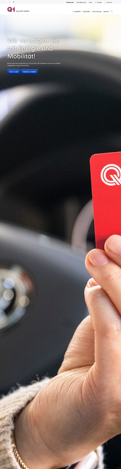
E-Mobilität (77, 11)
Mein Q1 (109, 2)
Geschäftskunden (81, 2)
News (90, 2)
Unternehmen (97, 11)
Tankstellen (86, 11)
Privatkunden (70, 2)
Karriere (106, 11)
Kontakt (99, 2)
